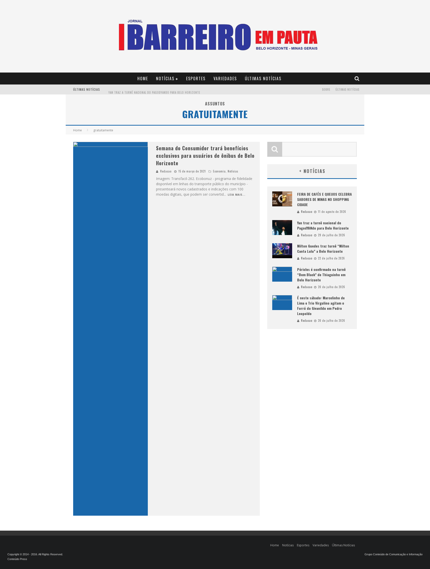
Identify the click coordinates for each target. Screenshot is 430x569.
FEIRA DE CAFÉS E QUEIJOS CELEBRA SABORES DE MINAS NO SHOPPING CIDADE (324, 199)
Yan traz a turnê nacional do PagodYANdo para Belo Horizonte (154, 90)
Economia (219, 171)
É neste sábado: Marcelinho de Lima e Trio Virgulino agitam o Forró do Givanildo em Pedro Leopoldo (321, 305)
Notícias (165, 78)
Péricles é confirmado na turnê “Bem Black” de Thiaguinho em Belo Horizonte (321, 274)
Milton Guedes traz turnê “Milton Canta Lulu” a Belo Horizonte (323, 248)
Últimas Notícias (263, 78)
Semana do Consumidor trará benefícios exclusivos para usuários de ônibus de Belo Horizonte (205, 155)
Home (142, 78)
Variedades (225, 78)
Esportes (196, 78)
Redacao (165, 171)
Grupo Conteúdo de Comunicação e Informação (394, 554)
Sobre (326, 89)
